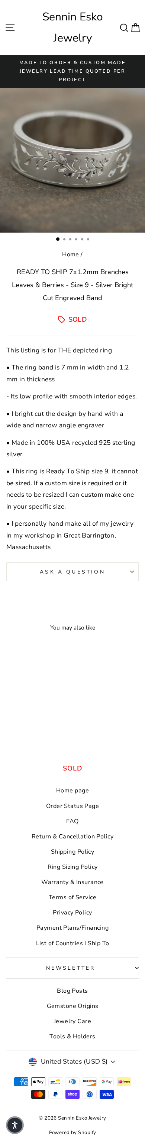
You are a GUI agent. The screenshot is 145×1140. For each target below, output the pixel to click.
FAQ (72, 821)
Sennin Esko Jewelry (72, 27)
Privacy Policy (72, 913)
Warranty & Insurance (72, 882)
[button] (15, 1125)
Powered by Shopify (72, 1132)
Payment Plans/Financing (72, 928)
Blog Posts (72, 991)
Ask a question (72, 571)
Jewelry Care (72, 1021)
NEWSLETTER (71, 968)
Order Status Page (72, 806)
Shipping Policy (72, 852)
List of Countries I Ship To (72, 943)
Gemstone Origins (73, 1006)
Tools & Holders (72, 1036)
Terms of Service (72, 897)
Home (70, 254)
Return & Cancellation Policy (72, 836)
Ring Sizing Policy (73, 867)
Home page (72, 790)
